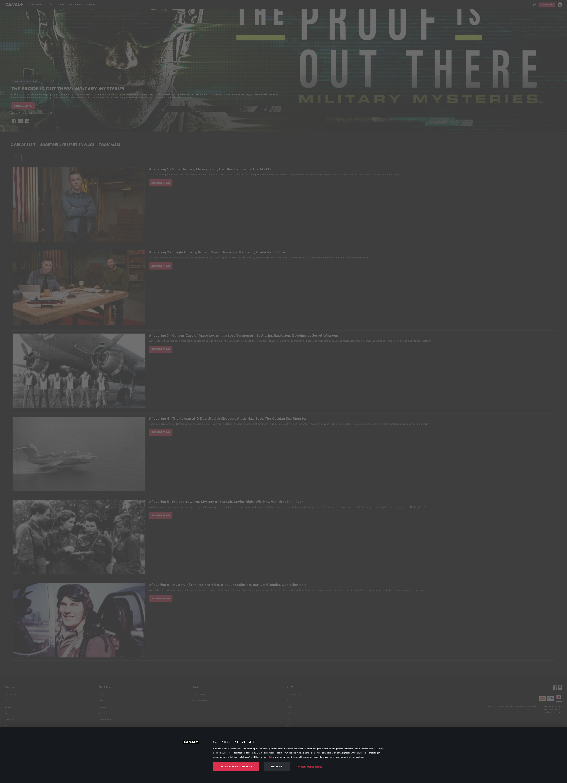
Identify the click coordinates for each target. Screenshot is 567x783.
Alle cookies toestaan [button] (236, 766)
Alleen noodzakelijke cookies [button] (308, 766)
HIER (270, 757)
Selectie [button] (277, 766)
